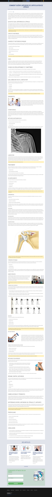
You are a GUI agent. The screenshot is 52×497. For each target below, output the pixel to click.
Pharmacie (28, 490)
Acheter (16, 483)
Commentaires (17, 490)
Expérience (8, 490)
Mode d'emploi (12, 490)
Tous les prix (35, 490)
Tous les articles (26, 466)
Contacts (32, 490)
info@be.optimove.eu (9, 493)
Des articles (24, 490)
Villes (20, 490)
